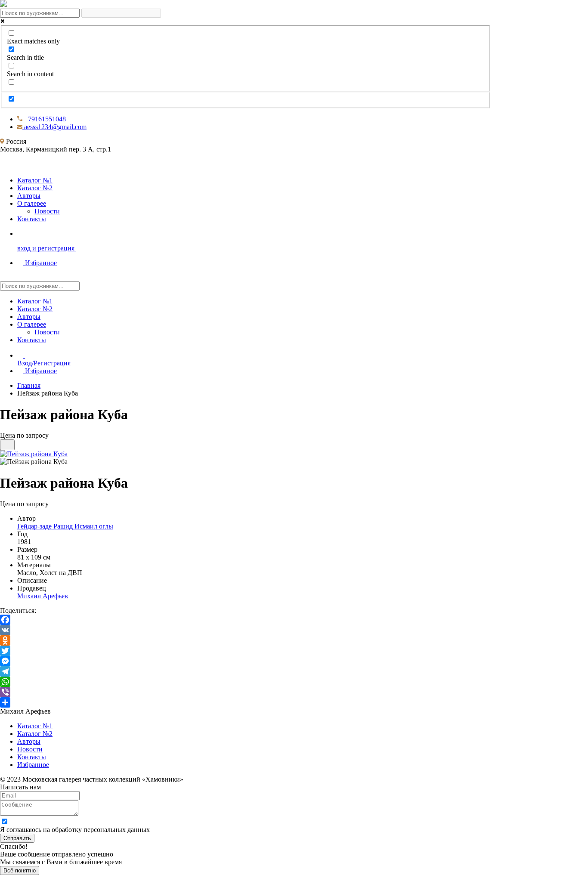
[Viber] (245, 692)
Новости (47, 211)
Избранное (41, 370)
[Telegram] (245, 671)
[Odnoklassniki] (245, 640)
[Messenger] (245, 661)
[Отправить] (245, 702)
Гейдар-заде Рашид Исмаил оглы (65, 526)
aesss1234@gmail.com (54, 126)
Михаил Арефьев (42, 596)
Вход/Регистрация (44, 363)
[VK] (245, 630)
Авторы (28, 195)
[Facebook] (245, 620)
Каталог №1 (35, 180)
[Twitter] (245, 651)
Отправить (17, 838)
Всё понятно (19, 870)
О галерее (31, 203)
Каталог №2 (35, 188)
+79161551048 (44, 119)
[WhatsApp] (245, 682)
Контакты (31, 219)
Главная (28, 385)
